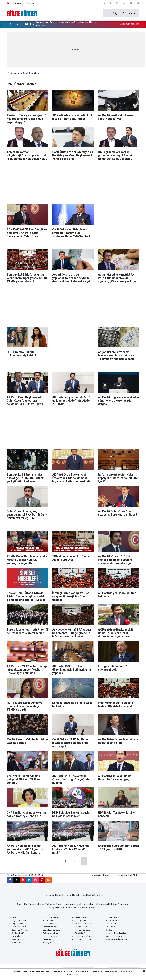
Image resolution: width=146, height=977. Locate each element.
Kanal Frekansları (81, 927)
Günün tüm (129, 24)
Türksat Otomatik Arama (84, 936)
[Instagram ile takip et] (35, 880)
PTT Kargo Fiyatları (50, 936)
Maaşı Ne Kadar (18, 939)
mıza (107, 971)
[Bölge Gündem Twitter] (104, 2)
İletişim (127, 875)
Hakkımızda (116, 875)
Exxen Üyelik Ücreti (19, 927)
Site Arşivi (47, 943)
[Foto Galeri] (137, 2)
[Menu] (106, 13)
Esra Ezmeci (110, 927)
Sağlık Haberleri (18, 924)
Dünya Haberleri (80, 921)
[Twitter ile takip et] (16, 880)
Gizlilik (136, 875)
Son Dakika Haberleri (51, 917)
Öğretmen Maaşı (49, 939)
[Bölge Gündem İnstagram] (117, 2)
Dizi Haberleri (48, 924)
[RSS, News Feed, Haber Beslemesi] (48, 880)
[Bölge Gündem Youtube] (124, 2)
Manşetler (17, 3)
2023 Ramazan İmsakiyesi (116, 939)
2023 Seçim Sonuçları (82, 939)
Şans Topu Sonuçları (20, 930)
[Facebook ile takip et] (10, 880)
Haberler (15, 917)
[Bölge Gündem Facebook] (110, 2)
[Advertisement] (76, 181)
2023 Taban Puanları (20, 936)
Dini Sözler (110, 930)
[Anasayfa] (8, 3)
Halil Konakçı (111, 924)
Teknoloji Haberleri (113, 921)
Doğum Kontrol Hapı (51, 933)
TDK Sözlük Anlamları (83, 933)
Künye (106, 875)
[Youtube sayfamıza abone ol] (23, 880)
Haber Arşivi (30, 3)
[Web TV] (130, 2)
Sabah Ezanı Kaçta (50, 927)
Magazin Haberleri (19, 921)
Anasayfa (14, 73)
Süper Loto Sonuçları (82, 930)
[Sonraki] (84, 861)
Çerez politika (98, 971)
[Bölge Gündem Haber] (22, 12)
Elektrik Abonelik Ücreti (83, 924)
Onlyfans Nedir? (18, 933)
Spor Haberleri (48, 921)
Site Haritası (16, 943)
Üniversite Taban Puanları (116, 933)
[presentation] (10, 24)
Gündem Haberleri (112, 917)
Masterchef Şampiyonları (115, 936)
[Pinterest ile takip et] (42, 880)
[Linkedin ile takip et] (29, 880)
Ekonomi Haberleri (81, 917)
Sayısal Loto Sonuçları (51, 930)
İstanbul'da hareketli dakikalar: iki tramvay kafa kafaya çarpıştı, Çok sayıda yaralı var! (67, 24)
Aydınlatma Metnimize (122, 971)
